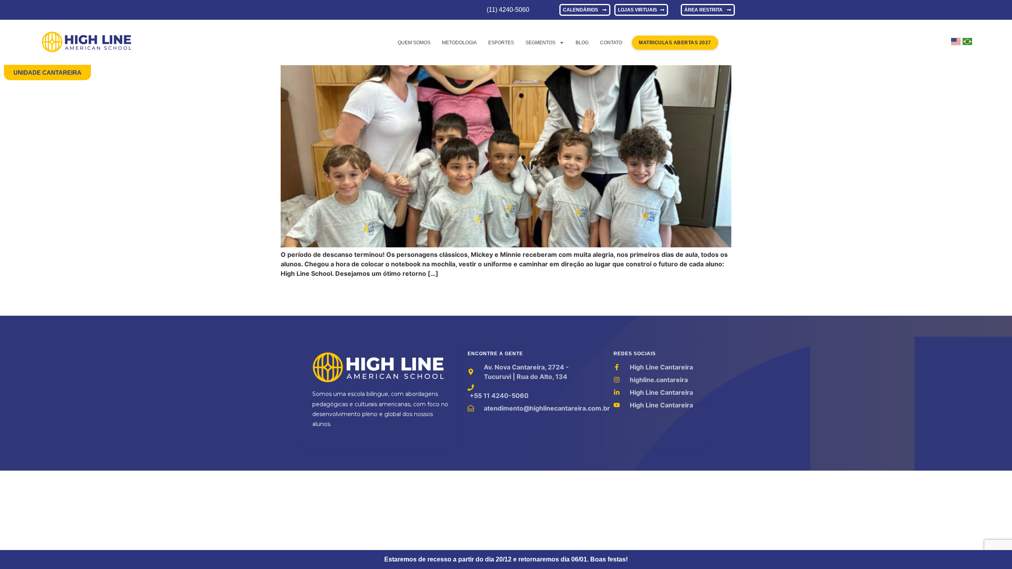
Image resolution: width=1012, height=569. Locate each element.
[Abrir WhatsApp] (992, 549)
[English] (956, 43)
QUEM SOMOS (414, 42)
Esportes (501, 42)
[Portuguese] (967, 43)
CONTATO (611, 42)
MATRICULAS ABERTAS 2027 (675, 42)
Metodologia (459, 42)
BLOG (582, 42)
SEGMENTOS (540, 42)
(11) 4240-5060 (508, 9)
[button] (47, 72)
